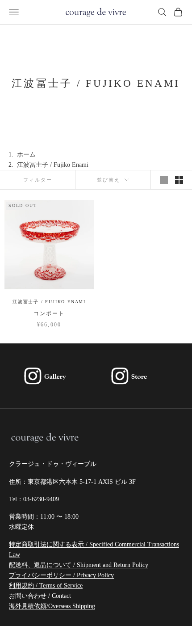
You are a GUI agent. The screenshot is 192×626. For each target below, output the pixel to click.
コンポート (49, 313)
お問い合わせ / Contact (40, 595)
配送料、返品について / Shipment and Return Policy (78, 565)
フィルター (37, 179)
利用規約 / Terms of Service (46, 585)
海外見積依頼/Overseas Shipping (52, 606)
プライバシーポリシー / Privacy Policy (61, 575)
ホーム (26, 154)
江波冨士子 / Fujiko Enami (49, 301)
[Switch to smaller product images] (179, 179)
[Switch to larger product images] (164, 179)
